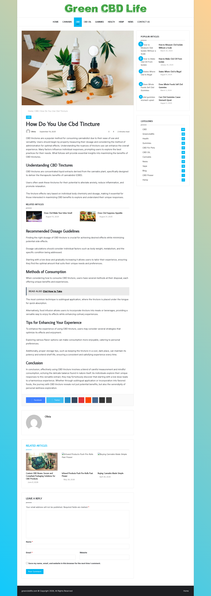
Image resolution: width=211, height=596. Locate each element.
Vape (145, 166)
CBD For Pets (149, 148)
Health (111, 22)
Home (55, 22)
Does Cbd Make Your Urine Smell (58, 213)
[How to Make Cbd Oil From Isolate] (149, 62)
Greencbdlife (148, 134)
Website (83, 552)
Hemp (121, 22)
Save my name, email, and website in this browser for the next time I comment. (64, 563)
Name (29, 542)
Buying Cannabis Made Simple (110, 473)
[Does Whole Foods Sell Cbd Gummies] (149, 88)
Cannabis (67, 22)
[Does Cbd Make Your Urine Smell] (34, 216)
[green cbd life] (106, 8)
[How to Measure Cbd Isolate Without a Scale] (149, 49)
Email (29, 552)
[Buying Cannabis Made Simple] (113, 462)
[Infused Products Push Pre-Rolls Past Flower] (77, 462)
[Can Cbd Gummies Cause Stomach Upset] (149, 101)
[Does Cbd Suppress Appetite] (88, 216)
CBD (78, 22)
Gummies (99, 22)
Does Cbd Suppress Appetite (110, 213)
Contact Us (143, 22)
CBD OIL (87, 22)
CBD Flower (148, 175)
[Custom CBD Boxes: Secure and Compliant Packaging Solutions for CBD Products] (42, 462)
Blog (145, 171)
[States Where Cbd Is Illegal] (149, 75)
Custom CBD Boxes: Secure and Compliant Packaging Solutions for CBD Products (40, 476)
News (130, 22)
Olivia (33, 132)
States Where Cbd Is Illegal (170, 71)
